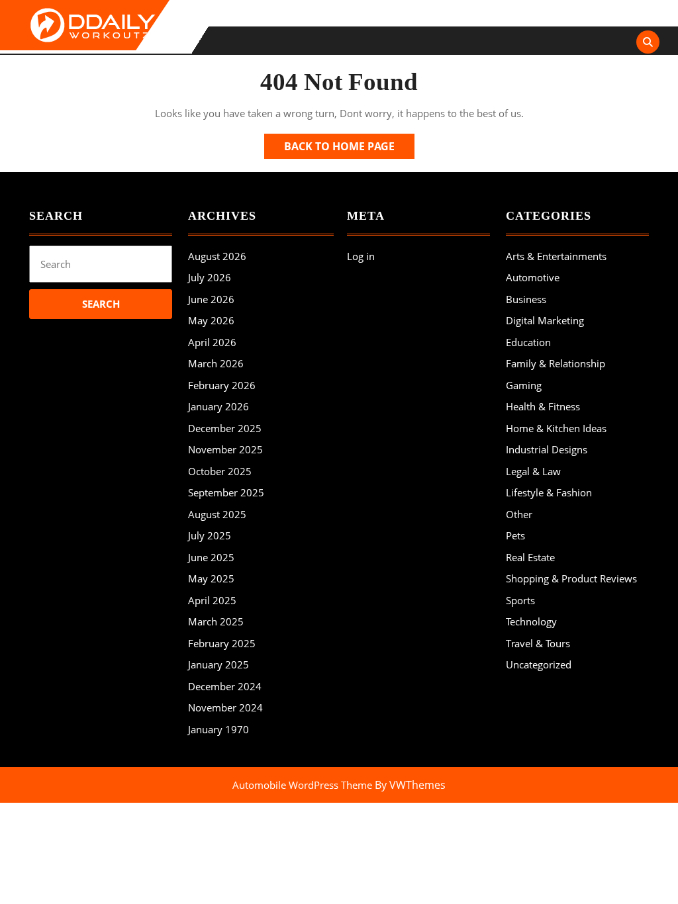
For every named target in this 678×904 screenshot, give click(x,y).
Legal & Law (533, 471)
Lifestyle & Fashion (549, 492)
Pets (515, 535)
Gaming (524, 385)
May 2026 (211, 320)
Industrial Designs (546, 449)
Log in (361, 256)
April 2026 (212, 342)
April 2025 (212, 600)
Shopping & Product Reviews (571, 578)
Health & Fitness (543, 406)
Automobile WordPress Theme (302, 784)
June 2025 (211, 557)
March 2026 (216, 363)
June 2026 (211, 299)
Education (528, 342)
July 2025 (209, 535)
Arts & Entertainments (556, 256)
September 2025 (226, 492)
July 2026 (209, 277)
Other (519, 514)
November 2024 (225, 707)
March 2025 (216, 621)
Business (526, 299)
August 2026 (217, 256)
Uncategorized (538, 664)
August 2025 (217, 514)
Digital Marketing (545, 320)
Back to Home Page (349, 148)
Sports (520, 600)
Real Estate (530, 557)
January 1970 (218, 729)
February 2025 (222, 643)
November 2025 (225, 449)
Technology (531, 621)
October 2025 (220, 471)
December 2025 (225, 428)
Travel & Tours (538, 643)
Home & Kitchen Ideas (556, 428)
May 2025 (211, 578)
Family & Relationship (555, 363)
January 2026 (218, 406)
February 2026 (222, 385)
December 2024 (225, 686)
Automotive (532, 277)
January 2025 (218, 664)
